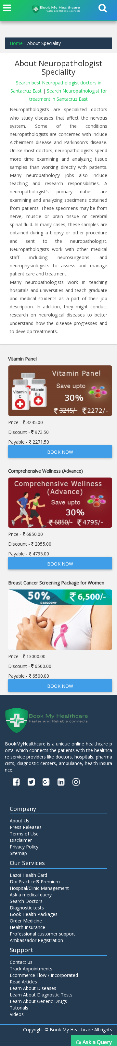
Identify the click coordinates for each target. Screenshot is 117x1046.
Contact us (21, 962)
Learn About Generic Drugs (38, 1001)
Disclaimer (21, 840)
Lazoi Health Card (28, 875)
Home (16, 43)
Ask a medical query (31, 894)
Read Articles (23, 982)
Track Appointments (31, 968)
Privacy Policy (24, 847)
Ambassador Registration (36, 940)
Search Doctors (26, 901)
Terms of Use (24, 834)
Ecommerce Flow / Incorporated (44, 975)
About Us (19, 821)
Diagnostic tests (27, 908)
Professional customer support (42, 934)
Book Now (60, 452)
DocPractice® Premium (35, 881)
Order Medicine (26, 921)
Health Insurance (27, 927)
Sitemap (18, 853)
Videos (17, 1014)
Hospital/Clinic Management (39, 888)
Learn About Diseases (33, 988)
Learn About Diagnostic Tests (41, 995)
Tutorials (19, 1008)
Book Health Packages (34, 914)
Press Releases (26, 827)
